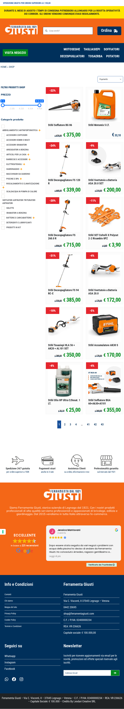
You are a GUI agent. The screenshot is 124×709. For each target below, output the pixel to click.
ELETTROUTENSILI (14, 164)
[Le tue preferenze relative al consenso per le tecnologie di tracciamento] (3, 532)
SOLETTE (10, 208)
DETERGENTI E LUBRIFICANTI (19, 222)
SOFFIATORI (111, 49)
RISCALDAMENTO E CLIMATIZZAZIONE (22, 183)
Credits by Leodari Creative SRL (79, 701)
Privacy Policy (10, 613)
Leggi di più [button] (55, 556)
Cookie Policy (10, 620)
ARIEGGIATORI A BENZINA (17, 149)
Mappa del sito (11, 607)
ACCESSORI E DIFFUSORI (16, 135)
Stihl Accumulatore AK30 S (103, 345)
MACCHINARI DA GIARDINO (18, 174)
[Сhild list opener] (40, 130)
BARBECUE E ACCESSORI (17, 159)
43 (102, 424)
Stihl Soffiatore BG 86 (60, 125)
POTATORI (112, 56)
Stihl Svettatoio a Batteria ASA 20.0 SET (102, 181)
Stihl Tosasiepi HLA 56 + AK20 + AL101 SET (61, 347)
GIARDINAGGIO (12, 169)
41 (88, 424)
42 (95, 424)
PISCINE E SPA (12, 179)
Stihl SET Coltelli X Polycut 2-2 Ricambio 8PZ (103, 236)
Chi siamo (9, 601)
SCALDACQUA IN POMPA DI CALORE (21, 191)
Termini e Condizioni (13, 626)
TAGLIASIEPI (92, 49)
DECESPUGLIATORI (72, 56)
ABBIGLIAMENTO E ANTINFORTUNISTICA (20, 130)
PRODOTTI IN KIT (13, 227)
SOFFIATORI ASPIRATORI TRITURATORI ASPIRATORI (18, 201)
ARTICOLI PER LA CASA (16, 154)
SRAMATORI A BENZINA (16, 213)
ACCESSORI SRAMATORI (16, 145)
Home (4, 66)
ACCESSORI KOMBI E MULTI (18, 140)
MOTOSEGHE (72, 49)
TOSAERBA (95, 56)
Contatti (8, 594)
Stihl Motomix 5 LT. (98, 125)
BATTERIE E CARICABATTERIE (19, 217)
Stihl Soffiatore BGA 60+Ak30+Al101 (99, 402)
